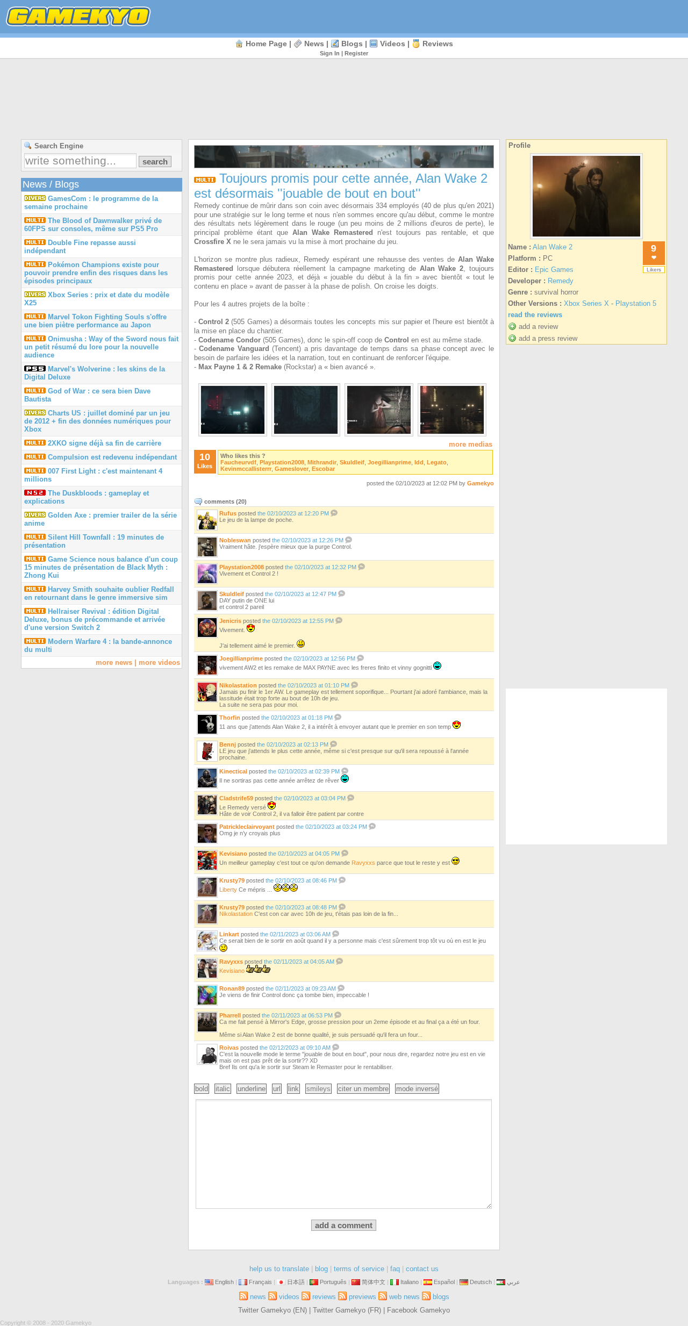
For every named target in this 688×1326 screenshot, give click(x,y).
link (293, 1089)
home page (266, 43)
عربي (513, 1282)
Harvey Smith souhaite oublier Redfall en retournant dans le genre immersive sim (99, 593)
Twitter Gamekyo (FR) (347, 1310)
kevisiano (233, 853)
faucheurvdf (238, 462)
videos (392, 43)
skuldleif (352, 462)
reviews (437, 43)
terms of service (359, 1269)
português (333, 1282)
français (260, 1282)
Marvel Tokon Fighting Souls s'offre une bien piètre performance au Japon (95, 321)
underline (252, 1089)
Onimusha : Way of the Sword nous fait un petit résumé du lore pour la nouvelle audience (101, 347)
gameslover (292, 468)
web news (404, 1297)
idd (419, 462)
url (277, 1089)
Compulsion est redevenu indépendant (112, 457)
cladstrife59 (236, 798)
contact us (422, 1269)
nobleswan (235, 540)
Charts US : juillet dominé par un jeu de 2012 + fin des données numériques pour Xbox (97, 421)
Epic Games (554, 270)
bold (201, 1089)
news (314, 43)
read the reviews (535, 315)
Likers (654, 270)
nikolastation (238, 685)
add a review (538, 326)
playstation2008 (282, 462)
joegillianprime (389, 462)
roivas (229, 1047)
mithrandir (321, 462)
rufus (227, 513)
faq (395, 1269)
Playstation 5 (635, 303)
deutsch (481, 1282)
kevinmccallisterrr (245, 468)
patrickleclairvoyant (247, 826)
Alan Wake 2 (552, 247)
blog (321, 1269)
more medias (470, 444)
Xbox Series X (586, 303)
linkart (229, 934)
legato (437, 462)
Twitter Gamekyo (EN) (272, 1310)
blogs (352, 43)
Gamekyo (480, 483)
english (224, 1282)
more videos (159, 662)
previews (362, 1297)
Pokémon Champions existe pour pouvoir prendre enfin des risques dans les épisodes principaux (96, 273)
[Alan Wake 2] (586, 239)
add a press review (548, 338)
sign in (330, 53)
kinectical (233, 771)
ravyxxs (363, 862)
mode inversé (417, 1089)
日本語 (296, 1282)
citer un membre (363, 1089)
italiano (409, 1282)
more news (114, 662)
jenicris (230, 621)
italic (223, 1089)
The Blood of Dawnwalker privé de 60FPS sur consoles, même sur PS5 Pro (93, 225)
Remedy (561, 281)
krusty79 (232, 880)
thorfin (229, 717)
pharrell (230, 1015)
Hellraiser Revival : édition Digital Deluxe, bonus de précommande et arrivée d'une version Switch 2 (94, 619)
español (444, 1282)
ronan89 (232, 988)
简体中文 (373, 1282)
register (356, 53)
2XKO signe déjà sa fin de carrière (104, 443)
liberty (228, 889)
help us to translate (279, 1269)
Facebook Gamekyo (418, 1310)
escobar (323, 468)
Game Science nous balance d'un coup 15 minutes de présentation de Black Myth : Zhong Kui (101, 567)
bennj (227, 744)
